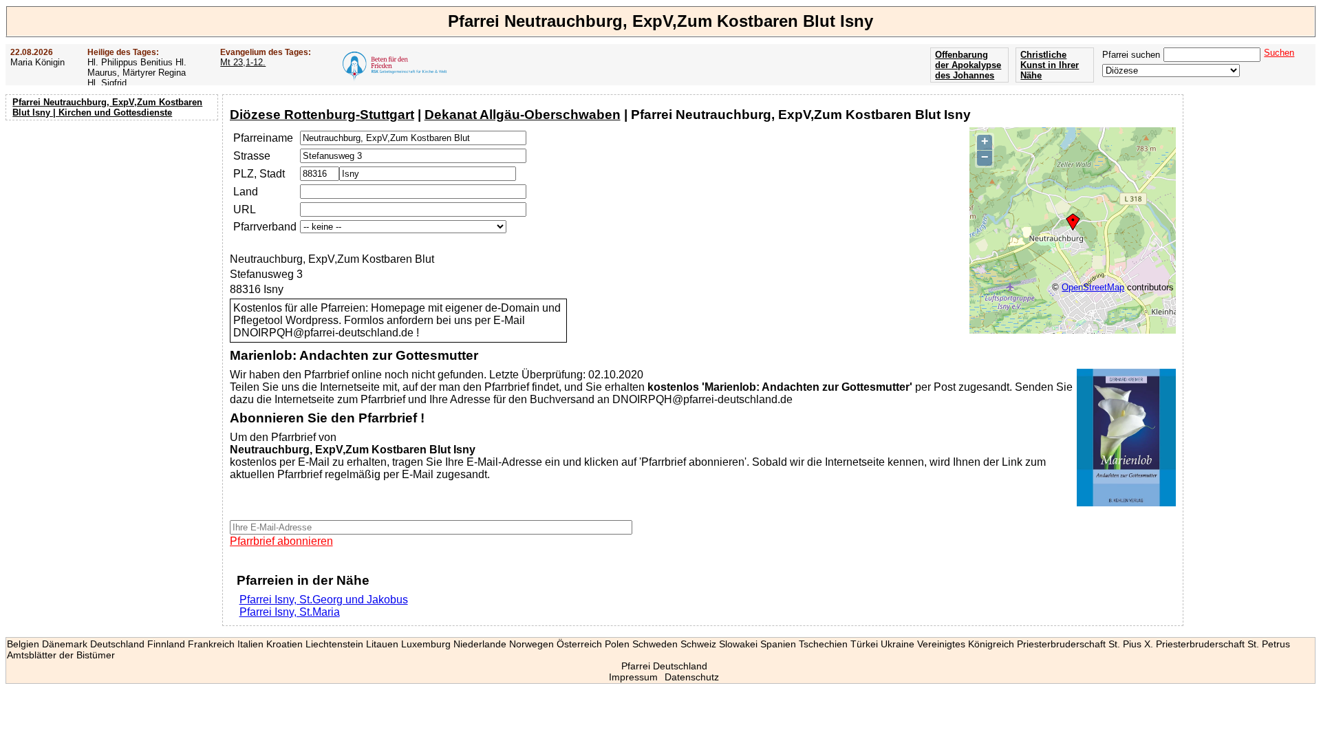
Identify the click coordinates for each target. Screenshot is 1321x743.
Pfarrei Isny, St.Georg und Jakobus (323, 599)
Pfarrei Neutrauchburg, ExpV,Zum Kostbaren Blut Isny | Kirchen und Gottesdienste (107, 107)
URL (244, 209)
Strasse (251, 156)
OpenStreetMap (1093, 287)
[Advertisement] (113, 213)
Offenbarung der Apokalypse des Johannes (968, 65)
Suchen (1279, 52)
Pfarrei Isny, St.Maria (289, 612)
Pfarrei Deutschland (664, 665)
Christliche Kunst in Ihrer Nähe (1049, 65)
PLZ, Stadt (259, 174)
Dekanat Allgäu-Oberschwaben (523, 114)
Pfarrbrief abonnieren (281, 541)
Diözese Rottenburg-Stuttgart (322, 114)
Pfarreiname (263, 138)
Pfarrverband (265, 227)
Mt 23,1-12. (243, 62)
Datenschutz (692, 676)
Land (245, 191)
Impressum (633, 676)
